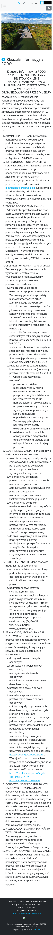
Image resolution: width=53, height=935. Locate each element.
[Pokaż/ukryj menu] (4, 5)
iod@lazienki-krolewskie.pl (20, 187)
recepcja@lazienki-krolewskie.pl (26, 913)
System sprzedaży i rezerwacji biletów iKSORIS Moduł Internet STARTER (26, 925)
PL (19, 2)
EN (24, 2)
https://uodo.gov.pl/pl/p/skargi (26, 754)
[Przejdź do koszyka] (49, 8)
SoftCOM (36, 930)
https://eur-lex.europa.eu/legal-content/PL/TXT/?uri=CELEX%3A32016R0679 (27, 776)
